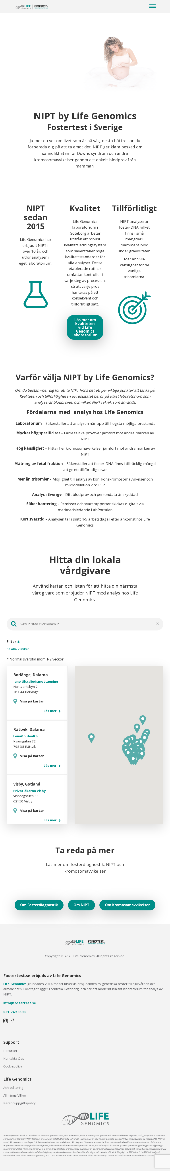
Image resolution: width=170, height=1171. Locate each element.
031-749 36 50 (14, 1011)
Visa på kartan (32, 701)
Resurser (10, 1050)
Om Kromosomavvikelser (127, 904)
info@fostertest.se (19, 1003)
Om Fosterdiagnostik (39, 904)
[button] (142, 755)
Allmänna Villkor (14, 1095)
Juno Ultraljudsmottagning (35, 681)
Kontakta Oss (13, 1058)
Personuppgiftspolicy (19, 1103)
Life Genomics (15, 983)
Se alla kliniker (18, 649)
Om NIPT (81, 904)
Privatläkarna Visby (29, 790)
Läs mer (51, 710)
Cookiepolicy (12, 1066)
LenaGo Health (25, 736)
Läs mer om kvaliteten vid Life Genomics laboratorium (85, 327)
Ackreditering (13, 1087)
